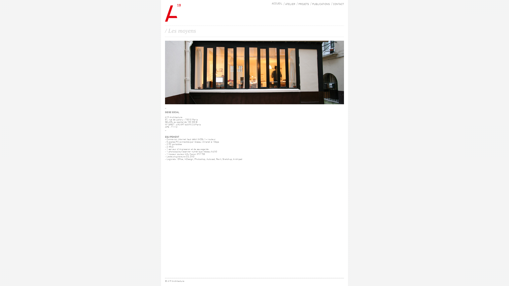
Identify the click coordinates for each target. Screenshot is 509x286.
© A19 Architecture (174, 281)
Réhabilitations (307, 14)
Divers (302, 17)
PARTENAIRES (292, 17)
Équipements (305, 11)
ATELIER (290, 4)
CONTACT (338, 4)
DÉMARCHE (291, 8)
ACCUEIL (277, 3)
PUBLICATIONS (321, 4)
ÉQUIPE (289, 11)
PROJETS (303, 4)
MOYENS (289, 14)
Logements (304, 8)
